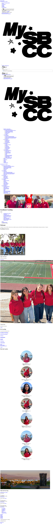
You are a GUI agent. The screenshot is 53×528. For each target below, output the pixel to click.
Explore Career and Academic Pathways (10, 130)
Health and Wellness (8, 152)
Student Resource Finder (7, 191)
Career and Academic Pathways (8, 129)
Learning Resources (6, 188)
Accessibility (3, 508)
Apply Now (6, 135)
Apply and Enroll (4, 170)
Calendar (3, 5)
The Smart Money (7, 142)
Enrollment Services (4, 222)
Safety (6, 154)
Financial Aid (5, 176)
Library (6, 153)
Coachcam (6, 149)
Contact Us (7, 74)
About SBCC (4, 74)
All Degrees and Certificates (9, 131)
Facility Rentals (7, 148)
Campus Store (5, 182)
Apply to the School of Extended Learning (10, 137)
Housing (6, 145)
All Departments (4, 7)
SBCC (3, 221)
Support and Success (4, 185)
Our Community (6, 143)
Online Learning (7, 132)
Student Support (7, 156)
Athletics (3, 6)
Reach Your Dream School (7, 216)
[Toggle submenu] (8, 143)
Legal (2, 511)
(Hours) (5, 498)
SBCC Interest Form (6, 218)
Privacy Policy (4, 512)
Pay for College (6, 139)
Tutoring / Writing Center (8, 157)
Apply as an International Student (9, 136)
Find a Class (7, 138)
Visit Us (9, 74)
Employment (3, 510)
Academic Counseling (8, 150)
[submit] (2, 72)
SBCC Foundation (7, 147)
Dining (4, 179)
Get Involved (7, 146)
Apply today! (2, 259)
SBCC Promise (7, 141)
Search (3, 68)
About (3, 3)
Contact (1, 327)
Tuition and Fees (7, 140)
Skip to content (2, 0)
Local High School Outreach (7, 215)
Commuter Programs (8, 144)
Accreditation (4, 4)
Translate (8, 11)
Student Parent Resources (8, 155)
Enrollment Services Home (7, 213)
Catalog (6, 134)
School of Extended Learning (6, 2)
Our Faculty (6, 133)
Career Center (7, 151)
